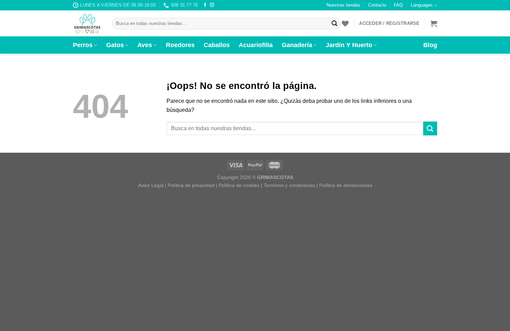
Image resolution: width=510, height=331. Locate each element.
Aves (144, 45)
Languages (422, 5)
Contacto (377, 5)
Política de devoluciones (345, 185)
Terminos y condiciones (289, 185)
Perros (83, 45)
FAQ (398, 5)
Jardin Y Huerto (349, 45)
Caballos (217, 45)
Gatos (115, 45)
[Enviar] (334, 23)
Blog (430, 45)
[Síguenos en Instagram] (212, 5)
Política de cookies (239, 185)
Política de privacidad (191, 185)
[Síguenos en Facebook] (205, 5)
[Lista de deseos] (345, 23)
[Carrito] (433, 23)
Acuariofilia (256, 45)
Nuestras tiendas (343, 5)
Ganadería (297, 45)
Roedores (180, 45)
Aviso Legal (150, 185)
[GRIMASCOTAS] (87, 24)
